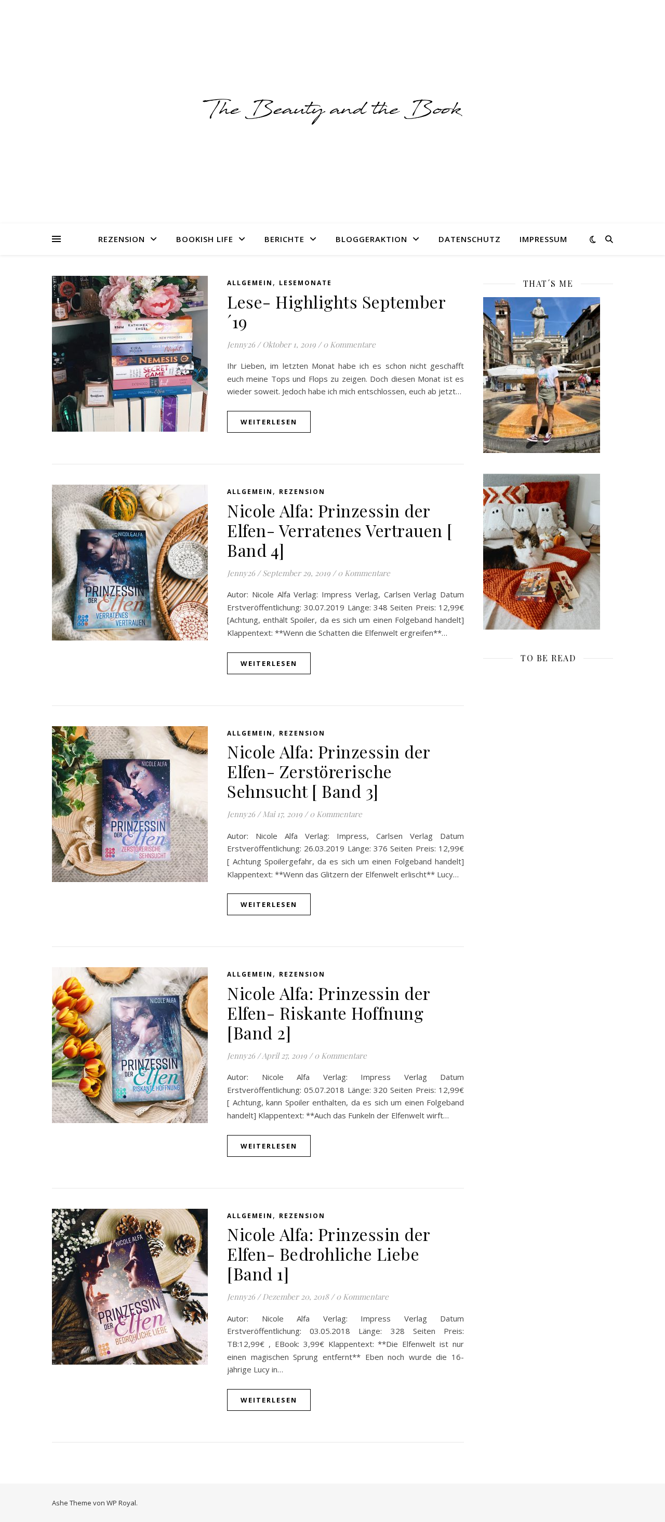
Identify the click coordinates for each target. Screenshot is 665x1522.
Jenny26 (241, 344)
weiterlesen (269, 421)
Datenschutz (469, 239)
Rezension (121, 239)
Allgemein (250, 282)
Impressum (543, 239)
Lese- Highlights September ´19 (336, 311)
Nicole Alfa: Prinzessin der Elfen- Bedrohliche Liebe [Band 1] (328, 1254)
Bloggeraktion (371, 239)
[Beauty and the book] (332, 111)
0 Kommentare (349, 344)
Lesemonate (305, 282)
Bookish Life (204, 239)
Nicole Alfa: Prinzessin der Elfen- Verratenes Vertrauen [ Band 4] (340, 530)
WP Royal (121, 1502)
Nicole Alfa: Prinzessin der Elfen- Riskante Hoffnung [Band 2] (328, 1013)
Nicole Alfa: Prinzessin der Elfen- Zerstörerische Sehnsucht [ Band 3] (328, 771)
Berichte (284, 239)
